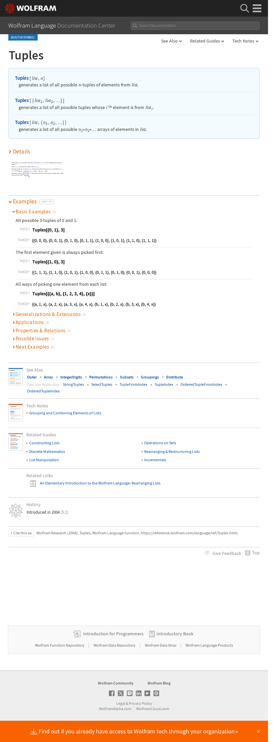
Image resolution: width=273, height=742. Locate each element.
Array (48, 376)
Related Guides (205, 41)
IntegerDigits (71, 376)
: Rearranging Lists (145, 482)
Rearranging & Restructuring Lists (172, 451)
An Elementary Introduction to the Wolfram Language (85, 482)
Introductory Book (174, 634)
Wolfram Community (116, 683)
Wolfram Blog (158, 683)
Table (33, 166)
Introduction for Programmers (113, 634)
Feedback (226, 553)
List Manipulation (44, 459)
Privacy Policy (140, 703)
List (30, 173)
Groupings (150, 376)
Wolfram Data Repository (115, 645)
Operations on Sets (160, 442)
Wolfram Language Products (209, 645)
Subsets (127, 376)
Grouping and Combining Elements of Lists (65, 412)
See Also (169, 41)
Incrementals (155, 459)
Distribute (174, 376)
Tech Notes (243, 41)
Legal (120, 703)
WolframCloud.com (152, 708)
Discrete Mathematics (47, 451)
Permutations (101, 376)
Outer (32, 376)
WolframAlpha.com (115, 708)
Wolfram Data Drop (161, 645)
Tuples (22, 78)
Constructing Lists (44, 442)
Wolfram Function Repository (60, 645)
